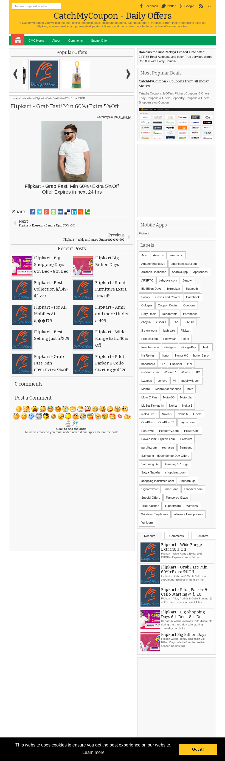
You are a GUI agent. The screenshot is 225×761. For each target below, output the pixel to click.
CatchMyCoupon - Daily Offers (113, 16)
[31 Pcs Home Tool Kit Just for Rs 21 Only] (71, 74)
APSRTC (147, 280)
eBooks (161, 322)
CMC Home (36, 40)
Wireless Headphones (188, 514)
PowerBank (191, 430)
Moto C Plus (149, 397)
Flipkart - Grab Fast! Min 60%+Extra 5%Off (184, 569)
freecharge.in (150, 347)
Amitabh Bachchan (153, 272)
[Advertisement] (180, 180)
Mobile (145, 388)
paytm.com (187, 422)
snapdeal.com (193, 489)
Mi (174, 380)
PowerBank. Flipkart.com (158, 439)
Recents (149, 536)
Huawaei (176, 364)
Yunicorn (147, 522)
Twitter (171, 6)
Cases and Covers (168, 297)
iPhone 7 (170, 372)
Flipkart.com (149, 338)
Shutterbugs (187, 481)
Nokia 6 (183, 414)
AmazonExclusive (153, 263)
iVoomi (185, 372)
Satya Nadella (150, 472)
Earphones (190, 313)
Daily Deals (148, 313)
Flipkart (144, 233)
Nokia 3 (187, 405)
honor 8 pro (201, 355)
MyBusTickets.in (152, 405)
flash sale (168, 330)
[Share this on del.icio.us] (67, 212)
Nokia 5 (167, 414)
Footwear (169, 338)
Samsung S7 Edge (176, 464)
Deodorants (170, 313)
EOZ (175, 322)
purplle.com (149, 447)
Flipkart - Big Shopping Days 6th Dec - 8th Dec (183, 614)
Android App (180, 272)
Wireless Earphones (154, 514)
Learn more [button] (93, 752)
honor (166, 355)
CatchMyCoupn (107, 117)
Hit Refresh (148, 355)
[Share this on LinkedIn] (74, 212)
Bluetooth (191, 288)
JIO (197, 372)
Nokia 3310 (148, 414)
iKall (189, 364)
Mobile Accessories (168, 388)
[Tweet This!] (39, 212)
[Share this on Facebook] (32, 212)
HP (163, 364)
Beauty (187, 280)
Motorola (186, 397)
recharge (168, 447)
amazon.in (176, 255)
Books (145, 297)
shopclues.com (175, 472)
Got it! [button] (198, 749)
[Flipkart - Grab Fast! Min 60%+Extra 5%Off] (39, 74)
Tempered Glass (177, 497)
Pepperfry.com (169, 430)
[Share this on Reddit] (80, 212)
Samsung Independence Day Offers (165, 455)
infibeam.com (150, 372)
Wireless (192, 505)
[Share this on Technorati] (87, 212)
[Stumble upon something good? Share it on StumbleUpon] (53, 212)
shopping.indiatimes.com (157, 481)
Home (17, 39)
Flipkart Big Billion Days (183, 634)
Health (206, 347)
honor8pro (148, 364)
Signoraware (149, 489)
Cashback (193, 297)
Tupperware (173, 505)
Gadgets (170, 347)
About (56, 40)
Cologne (146, 305)
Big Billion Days (151, 288)
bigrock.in (173, 288)
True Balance (150, 505)
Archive (203, 536)
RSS (207, 6)
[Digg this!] (60, 212)
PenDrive (147, 430)
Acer (144, 255)
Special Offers (150, 497)
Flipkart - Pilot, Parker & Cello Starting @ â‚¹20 (184, 592)
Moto (190, 388)
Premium (186, 439)
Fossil (185, 338)
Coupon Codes (168, 305)
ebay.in (146, 322)
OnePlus (147, 422)
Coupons (189, 305)
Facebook (151, 6)
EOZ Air (189, 322)
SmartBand (171, 489)
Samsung (186, 447)
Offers (197, 414)
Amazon (158, 255)
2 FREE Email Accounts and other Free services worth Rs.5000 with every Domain (175, 56)
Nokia (173, 405)
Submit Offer (99, 40)
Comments (75, 40)
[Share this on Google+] (46, 212)
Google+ (190, 6)
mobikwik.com (190, 380)
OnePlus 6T (166, 422)
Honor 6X (181, 355)
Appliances (200, 272)
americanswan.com (184, 263)
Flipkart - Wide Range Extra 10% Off (181, 547)
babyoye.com (168, 280)
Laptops (146, 380)
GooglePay (188, 347)
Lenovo (162, 380)
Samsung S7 (149, 464)
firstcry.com (149, 330)
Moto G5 (169, 397)
